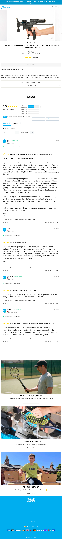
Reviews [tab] (5, 123)
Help (31, 516)
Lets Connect (31, 521)
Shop (30, 505)
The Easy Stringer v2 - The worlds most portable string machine (19, 219)
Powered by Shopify (31, 537)
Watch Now (31, 447)
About (30, 511)
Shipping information (31, 82)
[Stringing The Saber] (31, 422)
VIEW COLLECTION (31, 402)
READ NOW (31, 493)
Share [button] (6, 222)
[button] (56, 222)
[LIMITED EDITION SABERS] (31, 377)
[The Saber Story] (31, 468)
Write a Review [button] (54, 119)
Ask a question (31, 85)
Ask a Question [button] (39, 119)
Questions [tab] (16, 123)
